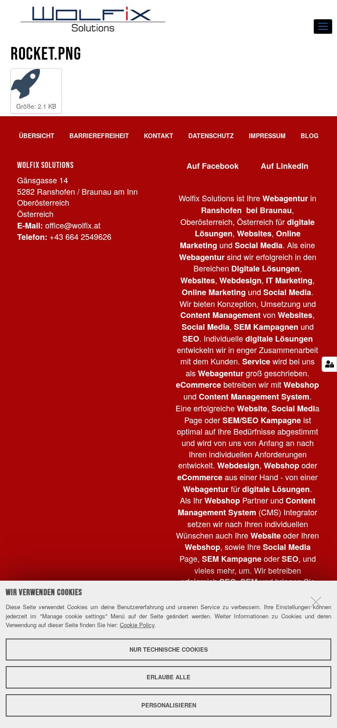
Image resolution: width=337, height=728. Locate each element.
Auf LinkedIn (284, 165)
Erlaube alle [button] (168, 677)
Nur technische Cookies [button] (168, 649)
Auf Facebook (212, 165)
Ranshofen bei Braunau (246, 210)
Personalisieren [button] (168, 705)
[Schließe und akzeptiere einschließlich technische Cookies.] (316, 602)
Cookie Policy (137, 625)
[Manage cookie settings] (329, 364)
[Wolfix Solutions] (92, 19)
